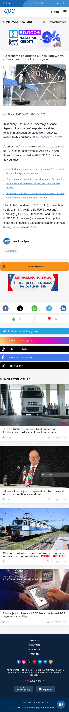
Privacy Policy (41, 702)
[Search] (57, 3)
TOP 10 (34, 654)
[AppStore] (45, 689)
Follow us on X (16, 366)
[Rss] (51, 662)
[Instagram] (24, 662)
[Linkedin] (45, 662)
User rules (26, 702)
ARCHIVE (34, 649)
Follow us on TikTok (19, 349)
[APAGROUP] (34, 681)
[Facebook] (19, 662)
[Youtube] (34, 662)
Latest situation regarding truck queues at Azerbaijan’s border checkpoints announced (35, 171)
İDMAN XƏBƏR (34, 266)
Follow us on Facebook (20, 357)
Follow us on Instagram (20, 340)
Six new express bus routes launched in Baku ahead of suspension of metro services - (35, 195)
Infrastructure (57, 22)
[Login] (64, 3)
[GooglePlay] (23, 689)
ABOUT (34, 640)
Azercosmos (11, 251)
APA (35, 137)
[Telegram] (40, 662)
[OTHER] (64, 12)
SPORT (55, 11)
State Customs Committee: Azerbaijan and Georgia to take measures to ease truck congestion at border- (34, 183)
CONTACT (34, 644)
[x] (29, 662)
